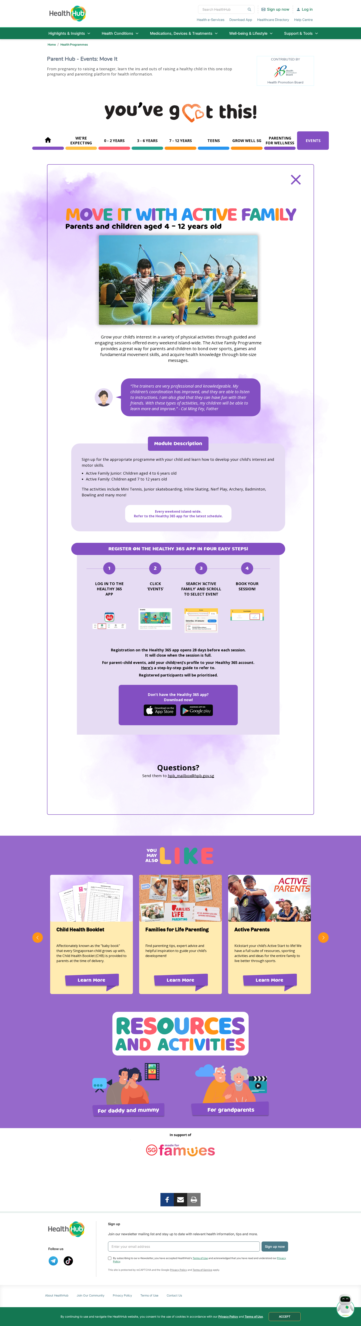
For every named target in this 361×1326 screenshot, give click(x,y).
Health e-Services (210, 20)
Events (313, 140)
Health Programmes (74, 44)
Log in (307, 9)
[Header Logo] (67, 13)
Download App (240, 20)
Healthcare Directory (273, 20)
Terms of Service (202, 1269)
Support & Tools (298, 33)
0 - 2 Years (114, 140)
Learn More (91, 980)
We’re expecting (81, 140)
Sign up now (278, 9)
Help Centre (303, 20)
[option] (178, 280)
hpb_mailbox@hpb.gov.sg (191, 775)
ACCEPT (284, 1316)
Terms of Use (200, 1258)
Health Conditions (117, 33)
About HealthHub (56, 1295)
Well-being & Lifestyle (248, 33)
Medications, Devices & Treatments (181, 33)
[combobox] (226, 9)
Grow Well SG (246, 140)
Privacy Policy (178, 1269)
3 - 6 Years (147, 140)
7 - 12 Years (180, 140)
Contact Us (174, 1295)
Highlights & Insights (66, 33)
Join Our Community (90, 1295)
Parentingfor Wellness (280, 140)
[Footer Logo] (66, 1229)
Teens (213, 140)
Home (52, 44)
